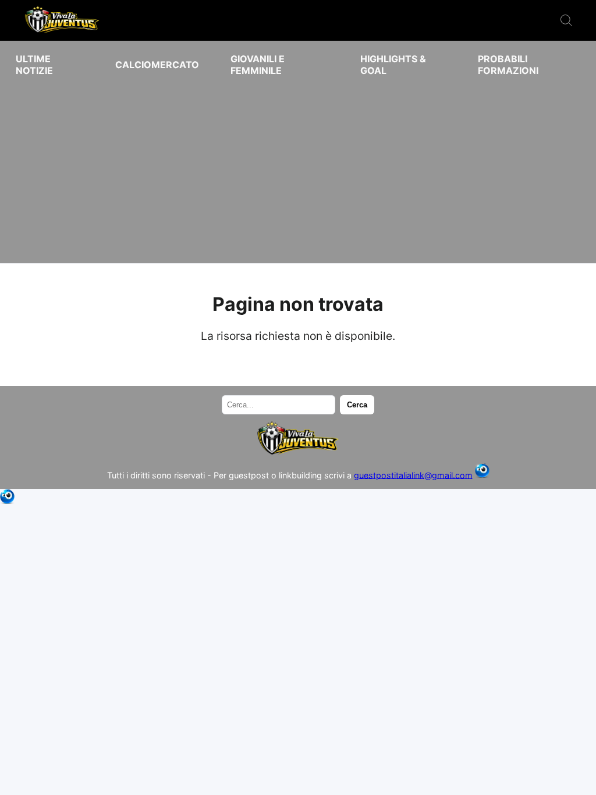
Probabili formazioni (508, 64)
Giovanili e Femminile (257, 64)
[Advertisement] (298, 169)
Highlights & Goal (393, 64)
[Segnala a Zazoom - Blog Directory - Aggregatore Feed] (482, 475)
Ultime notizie (34, 64)
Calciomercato (157, 64)
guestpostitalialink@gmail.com (413, 475)
